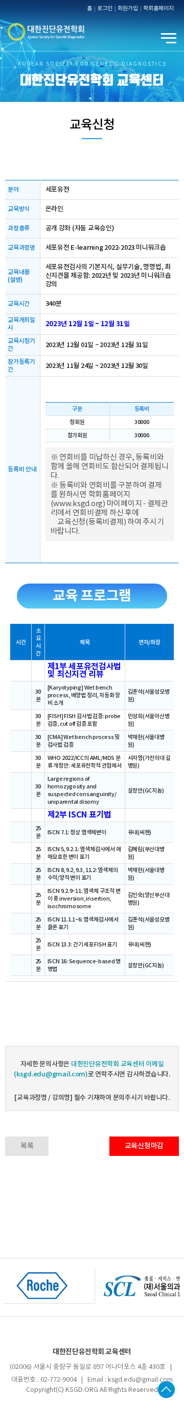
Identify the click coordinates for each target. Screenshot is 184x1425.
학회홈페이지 (158, 9)
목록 (26, 1146)
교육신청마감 (144, 1146)
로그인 (104, 9)
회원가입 (128, 9)
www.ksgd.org (78, 503)
